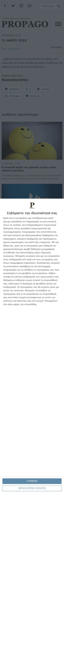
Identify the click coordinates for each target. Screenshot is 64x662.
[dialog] (32, 430)
